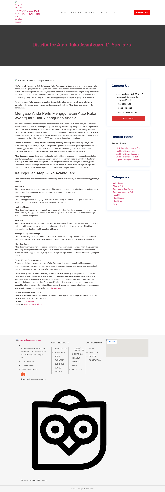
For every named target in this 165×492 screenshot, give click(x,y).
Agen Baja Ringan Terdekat (127, 160)
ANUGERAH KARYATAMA (31, 12)
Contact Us (55, 288)
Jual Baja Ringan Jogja (125, 151)
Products (90, 12)
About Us (76, 12)
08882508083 (28, 301)
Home (64, 12)
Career (104, 12)
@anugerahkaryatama (33, 304)
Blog (114, 12)
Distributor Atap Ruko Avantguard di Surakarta (82, 45)
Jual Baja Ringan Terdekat (127, 157)
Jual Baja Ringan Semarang (127, 154)
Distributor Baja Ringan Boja (128, 148)
